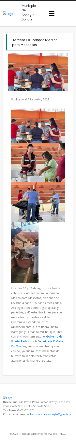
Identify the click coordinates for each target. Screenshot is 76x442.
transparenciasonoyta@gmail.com (51, 414)
